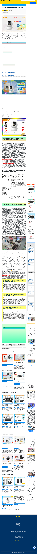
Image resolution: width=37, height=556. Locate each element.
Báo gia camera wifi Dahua (30, 289)
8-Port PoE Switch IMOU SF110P (30, 193)
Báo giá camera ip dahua (31, 269)
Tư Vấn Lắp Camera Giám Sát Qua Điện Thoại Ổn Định (31, 408)
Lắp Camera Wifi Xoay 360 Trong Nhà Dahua (30, 280)
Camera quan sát (18, 520)
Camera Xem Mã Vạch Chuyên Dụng (11, 344)
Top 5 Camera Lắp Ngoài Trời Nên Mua (31, 254)
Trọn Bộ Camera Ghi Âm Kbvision (30, 304)
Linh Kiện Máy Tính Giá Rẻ (31, 298)
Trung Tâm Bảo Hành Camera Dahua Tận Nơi (31, 389)
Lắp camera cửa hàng (19, 525)
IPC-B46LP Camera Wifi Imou (19, 463)
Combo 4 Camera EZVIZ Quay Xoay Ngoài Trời (19, 405)
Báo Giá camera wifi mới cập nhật (30, 287)
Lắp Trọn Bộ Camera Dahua (30, 301)
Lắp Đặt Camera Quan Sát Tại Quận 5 (31, 431)
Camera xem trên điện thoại (18, 528)
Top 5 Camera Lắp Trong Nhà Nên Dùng (31, 248)
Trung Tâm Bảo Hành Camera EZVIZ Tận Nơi (31, 344)
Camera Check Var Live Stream (31, 257)
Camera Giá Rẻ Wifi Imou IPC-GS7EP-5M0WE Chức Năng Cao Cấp (7, 464)
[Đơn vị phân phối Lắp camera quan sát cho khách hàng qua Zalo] (34, 547)
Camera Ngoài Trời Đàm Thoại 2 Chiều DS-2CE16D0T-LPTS (7, 363)
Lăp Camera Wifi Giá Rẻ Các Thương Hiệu (31, 453)
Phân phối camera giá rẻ (5, 0)
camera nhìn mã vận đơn (30, 252)
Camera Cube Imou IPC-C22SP (7, 379)
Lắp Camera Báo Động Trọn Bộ (30, 309)
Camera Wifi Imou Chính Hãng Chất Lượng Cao (31, 292)
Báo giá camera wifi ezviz (30, 264)
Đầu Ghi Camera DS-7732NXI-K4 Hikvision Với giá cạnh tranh (19, 381)
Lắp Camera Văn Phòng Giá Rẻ (31, 477)
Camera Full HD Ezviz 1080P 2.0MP (31, 274)
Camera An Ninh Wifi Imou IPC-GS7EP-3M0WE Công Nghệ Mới (7, 445)
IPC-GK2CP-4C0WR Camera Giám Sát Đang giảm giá (12, 7)
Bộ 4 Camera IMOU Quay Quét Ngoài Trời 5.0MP (7, 405)
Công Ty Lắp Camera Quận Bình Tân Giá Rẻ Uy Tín (14, 347)
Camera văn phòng (18, 523)
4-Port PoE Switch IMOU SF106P (30, 206)
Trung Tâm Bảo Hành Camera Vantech (31, 322)
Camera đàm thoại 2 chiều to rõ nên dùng (31, 260)
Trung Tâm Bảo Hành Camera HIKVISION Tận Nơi (31, 365)
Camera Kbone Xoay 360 (30, 277)
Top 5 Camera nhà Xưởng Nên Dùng (31, 267)
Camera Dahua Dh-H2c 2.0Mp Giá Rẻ (12, 345)
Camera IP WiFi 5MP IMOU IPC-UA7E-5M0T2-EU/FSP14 (31, 234)
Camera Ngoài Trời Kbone (31, 284)
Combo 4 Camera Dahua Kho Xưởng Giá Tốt (19, 424)
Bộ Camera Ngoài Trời (30, 307)
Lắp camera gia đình (18, 524)
